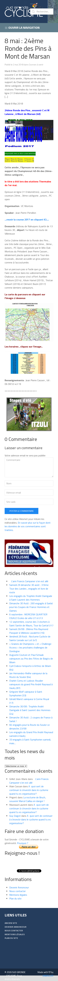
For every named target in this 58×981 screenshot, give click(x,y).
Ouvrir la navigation (24, 27)
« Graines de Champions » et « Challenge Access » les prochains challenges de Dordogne (30, 647)
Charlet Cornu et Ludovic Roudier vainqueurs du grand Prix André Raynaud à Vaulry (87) (31, 684)
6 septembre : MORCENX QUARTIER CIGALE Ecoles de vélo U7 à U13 (28, 616)
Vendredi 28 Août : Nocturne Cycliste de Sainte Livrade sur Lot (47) (29, 638)
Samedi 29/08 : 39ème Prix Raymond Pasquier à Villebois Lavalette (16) (28, 631)
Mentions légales (18, 895)
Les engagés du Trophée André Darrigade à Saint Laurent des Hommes (30, 597)
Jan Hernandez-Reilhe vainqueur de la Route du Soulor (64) (28, 675)
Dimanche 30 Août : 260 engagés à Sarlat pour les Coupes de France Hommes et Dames (31, 607)
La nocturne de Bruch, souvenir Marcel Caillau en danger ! (27, 799)
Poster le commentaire (21, 511)
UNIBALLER (48, 975)
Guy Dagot (15, 816)
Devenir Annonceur (19, 887)
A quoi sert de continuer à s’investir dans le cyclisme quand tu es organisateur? (28, 790)
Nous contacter (17, 891)
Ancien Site (11, 923)
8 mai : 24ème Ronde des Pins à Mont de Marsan (28, 48)
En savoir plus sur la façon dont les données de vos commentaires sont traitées (28, 526)
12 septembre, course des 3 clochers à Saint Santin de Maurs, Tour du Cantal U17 (31, 623)
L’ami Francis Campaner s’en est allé (28, 581)
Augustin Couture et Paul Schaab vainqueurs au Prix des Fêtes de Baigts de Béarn (31, 658)
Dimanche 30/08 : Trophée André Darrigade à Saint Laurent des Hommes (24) (29, 710)
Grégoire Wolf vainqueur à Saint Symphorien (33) (25, 693)
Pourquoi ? (22, 843)
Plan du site (15, 898)
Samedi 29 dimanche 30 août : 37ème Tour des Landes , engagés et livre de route (29, 588)
